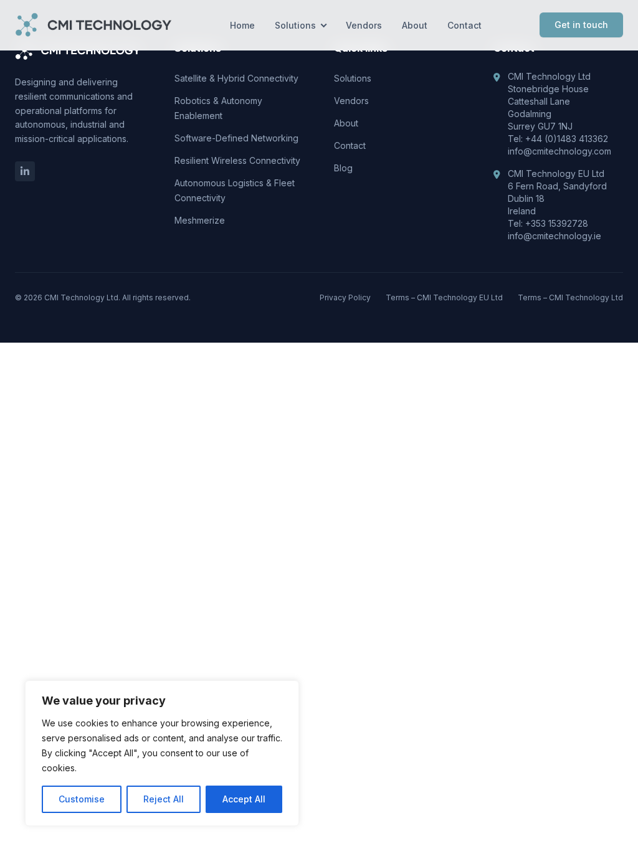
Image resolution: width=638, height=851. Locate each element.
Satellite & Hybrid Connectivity (236, 78)
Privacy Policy (345, 297)
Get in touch (581, 24)
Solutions (295, 25)
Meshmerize (199, 220)
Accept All (243, 799)
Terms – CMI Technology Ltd (570, 297)
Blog (343, 168)
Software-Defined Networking (236, 138)
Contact (464, 25)
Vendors (364, 25)
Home (242, 25)
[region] (162, 753)
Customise (82, 799)
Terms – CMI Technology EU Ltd (444, 297)
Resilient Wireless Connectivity (237, 160)
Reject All (163, 799)
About (414, 25)
